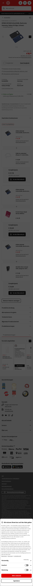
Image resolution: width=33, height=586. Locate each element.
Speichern (16, 581)
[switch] (27, 565)
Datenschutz (4, 556)
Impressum (10, 556)
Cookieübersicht (17, 556)
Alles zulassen (16, 576)
